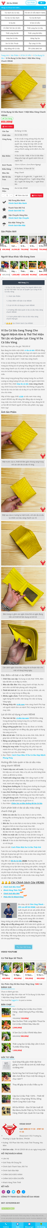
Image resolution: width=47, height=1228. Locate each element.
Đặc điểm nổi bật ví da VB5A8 (18, 301)
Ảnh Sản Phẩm (13, 296)
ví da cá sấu (30, 350)
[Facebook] (8, 1192)
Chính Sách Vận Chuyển (19, 218)
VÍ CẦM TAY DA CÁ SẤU (12, 28)
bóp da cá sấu (23, 384)
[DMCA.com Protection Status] (8, 1210)
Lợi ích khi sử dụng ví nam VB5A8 (20, 305)
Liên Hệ (6, 1158)
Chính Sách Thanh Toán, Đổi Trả (15, 1166)
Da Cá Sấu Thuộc (12, 43)
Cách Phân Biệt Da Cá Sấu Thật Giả (26, 847)
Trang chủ (5, 55)
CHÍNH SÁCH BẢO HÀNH (12, 1174)
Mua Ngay (38, 195)
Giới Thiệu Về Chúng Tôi (12, 1162)
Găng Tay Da (35, 38)
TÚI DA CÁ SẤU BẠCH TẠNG (35, 13)
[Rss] (3, 1192)
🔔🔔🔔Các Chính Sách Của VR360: (19, 323)
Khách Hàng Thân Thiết (13, 890)
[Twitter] (13, 1192)
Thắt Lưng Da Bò (12, 33)
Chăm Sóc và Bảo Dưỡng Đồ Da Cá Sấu (26, 803)
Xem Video (8, 126)
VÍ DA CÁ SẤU (35, 23)
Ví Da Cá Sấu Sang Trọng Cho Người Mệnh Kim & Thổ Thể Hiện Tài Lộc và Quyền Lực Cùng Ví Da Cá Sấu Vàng (23, 289)
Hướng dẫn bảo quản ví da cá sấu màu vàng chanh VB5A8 (24, 311)
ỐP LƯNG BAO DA (35, 48)
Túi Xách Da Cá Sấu (12, 13)
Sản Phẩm (31, 2)
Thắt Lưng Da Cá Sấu (35, 28)
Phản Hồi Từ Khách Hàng (14, 897)
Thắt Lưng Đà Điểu (35, 33)
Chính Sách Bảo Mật (16, 225)
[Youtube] (18, 1192)
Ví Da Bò (12, 23)
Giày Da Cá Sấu (12, 38)
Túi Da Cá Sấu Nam (12, 18)
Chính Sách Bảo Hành (18, 203)
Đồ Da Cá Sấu (16, 861)
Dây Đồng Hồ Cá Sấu (12, 48)
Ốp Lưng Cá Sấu (35, 43)
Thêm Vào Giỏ (22, 195)
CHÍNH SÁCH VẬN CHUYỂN (13, 1178)
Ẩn (27, 283)
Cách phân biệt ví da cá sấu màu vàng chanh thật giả (22, 317)
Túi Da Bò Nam (35, 18)
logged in (15, 1000)
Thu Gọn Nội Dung (23, 947)
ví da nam (21, 704)
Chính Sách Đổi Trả (16, 210)
